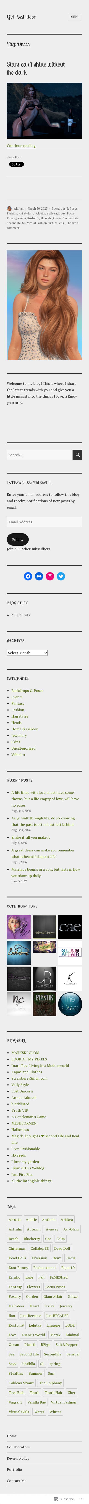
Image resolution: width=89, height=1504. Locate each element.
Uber (72, 1392)
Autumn (34, 1229)
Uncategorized (23, 748)
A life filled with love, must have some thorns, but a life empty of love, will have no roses (45, 799)
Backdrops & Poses (65, 208)
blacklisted (20, 1103)
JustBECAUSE (57, 1315)
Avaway (52, 1229)
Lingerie (53, 1325)
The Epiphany (50, 1382)
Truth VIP (19, 1110)
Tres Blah (16, 1392)
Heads (16, 722)
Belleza (52, 213)
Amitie (31, 1219)
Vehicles (18, 754)
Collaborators (18, 1447)
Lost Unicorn (22, 1091)
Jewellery (19, 735)
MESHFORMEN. (24, 1123)
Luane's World (33, 1334)
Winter (55, 1411)
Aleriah (19, 208)
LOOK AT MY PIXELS (29, 1059)
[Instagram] (50, 576)
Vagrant (15, 1402)
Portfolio (14, 1469)
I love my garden (25, 1161)
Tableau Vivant (21, 1382)
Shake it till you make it (30, 837)
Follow (17, 539)
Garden (32, 1296)
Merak (55, 1334)
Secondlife (14, 223)
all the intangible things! (31, 1180)
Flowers (33, 1286)
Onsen (57, 218)
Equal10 (68, 1267)
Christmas (17, 1248)
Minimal (72, 1334)
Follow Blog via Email (29, 482)
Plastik (30, 1344)
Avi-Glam (71, 1229)
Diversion (39, 1257)
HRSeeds (18, 1155)
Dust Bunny (18, 1267)
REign (45, 1344)
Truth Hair (54, 1392)
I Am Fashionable (25, 1148)
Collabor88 (40, 1248)
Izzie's (49, 1306)
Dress (70, 1257)
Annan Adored (23, 1097)
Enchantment (44, 1267)
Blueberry (32, 1238)
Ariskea (67, 1219)
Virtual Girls (56, 223)
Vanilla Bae (36, 1402)
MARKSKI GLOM (25, 1052)
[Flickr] (39, 576)
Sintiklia (28, 1363)
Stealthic (16, 1373)
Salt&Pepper (67, 1344)
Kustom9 (33, 218)
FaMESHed (59, 1277)
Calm (60, 1238)
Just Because (30, 1315)
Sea (11, 1354)
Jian (12, 1315)
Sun (51, 1373)
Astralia (15, 1229)
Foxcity (15, 1296)
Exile (29, 1277)
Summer (36, 1373)
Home (12, 1435)
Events (17, 696)
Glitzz (73, 1296)
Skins (15, 741)
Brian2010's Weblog (27, 1168)
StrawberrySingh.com (29, 1078)
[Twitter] (61, 576)
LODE (70, 1325)
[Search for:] (40, 454)
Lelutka (35, 1325)
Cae (48, 1238)
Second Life (71, 218)
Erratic (14, 1277)
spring (55, 1363)
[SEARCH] (77, 455)
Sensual (73, 1354)
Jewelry (66, 1306)
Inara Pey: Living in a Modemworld (40, 1065)
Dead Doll (62, 1248)
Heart (34, 1306)
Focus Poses (55, 1286)
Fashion (12, 213)
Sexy (12, 1363)
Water (39, 1411)
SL (24, 223)
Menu (75, 17)
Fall (41, 1277)
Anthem (48, 1219)
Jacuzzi (21, 218)
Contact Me (16, 1480)
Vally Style (20, 1084)
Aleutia (40, 213)
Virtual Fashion (37, 223)
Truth (34, 1392)
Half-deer (16, 1306)
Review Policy (18, 1458)
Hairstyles (25, 213)
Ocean (14, 1344)
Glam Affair (53, 1296)
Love (12, 1334)
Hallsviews (20, 1129)
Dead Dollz (17, 1257)
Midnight (46, 218)
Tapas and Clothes (26, 1071)
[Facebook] (28, 576)
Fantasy (17, 703)
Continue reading (21, 145)
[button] (19, 928)
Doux (61, 213)
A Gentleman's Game (28, 1116)
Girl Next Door (21, 17)
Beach (13, 1238)
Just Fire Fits (21, 1174)
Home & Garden (24, 729)
